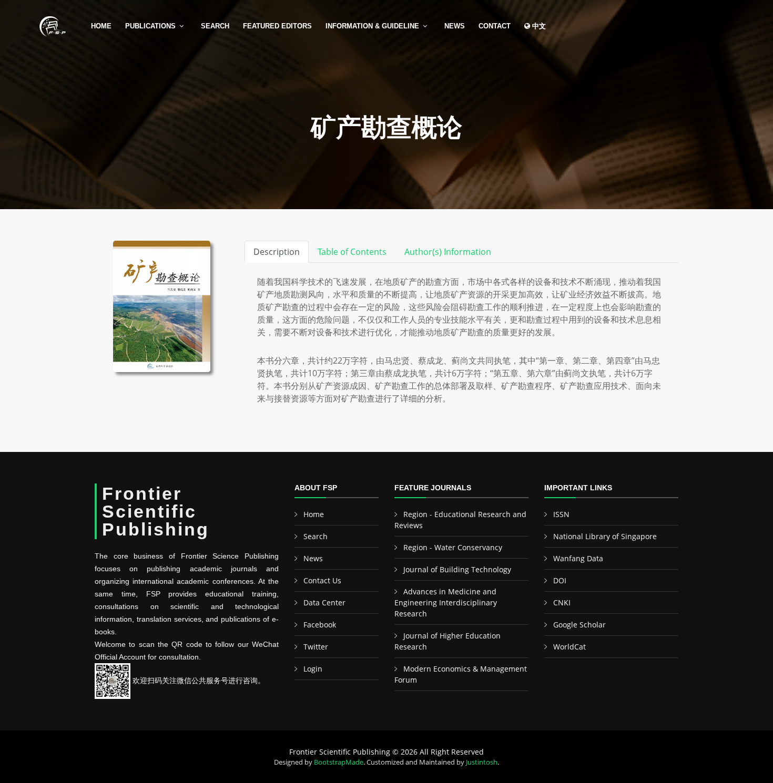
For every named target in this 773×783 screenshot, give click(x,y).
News (454, 26)
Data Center (324, 602)
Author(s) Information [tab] (447, 251)
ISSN (561, 514)
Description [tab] (276, 251)
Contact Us (322, 580)
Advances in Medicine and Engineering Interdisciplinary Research (445, 602)
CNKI (562, 602)
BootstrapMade (338, 762)
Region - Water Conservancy (452, 547)
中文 (538, 26)
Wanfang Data (578, 558)
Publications (150, 26)
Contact (495, 26)
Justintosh (481, 762)
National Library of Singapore (605, 536)
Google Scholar (579, 625)
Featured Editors (277, 26)
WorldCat (569, 647)
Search (215, 26)
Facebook (319, 625)
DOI (559, 580)
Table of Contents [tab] (352, 251)
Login (312, 669)
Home (101, 26)
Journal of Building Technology (457, 569)
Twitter (315, 647)
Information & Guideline (372, 26)
